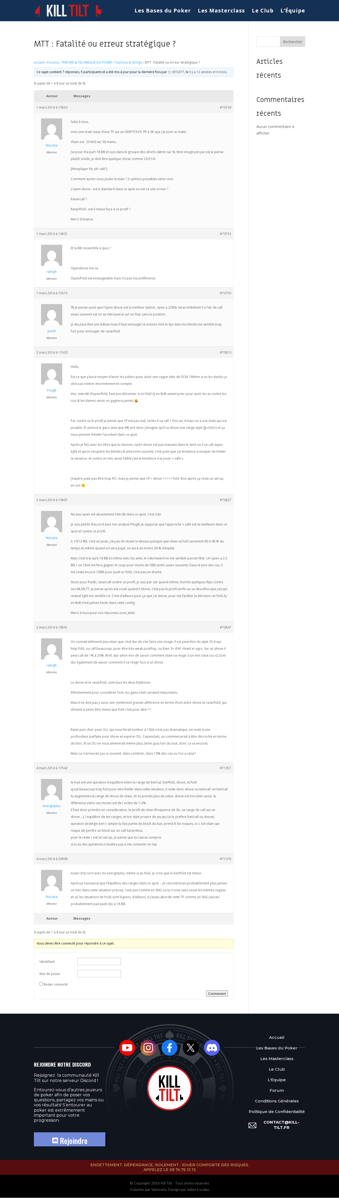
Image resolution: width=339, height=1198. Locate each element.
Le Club (263, 11)
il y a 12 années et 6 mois (207, 72)
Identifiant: (47, 961)
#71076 (225, 859)
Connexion (217, 993)
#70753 (225, 233)
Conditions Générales (277, 1100)
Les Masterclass (221, 11)
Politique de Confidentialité (277, 1111)
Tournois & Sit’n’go (128, 62)
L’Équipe (292, 11)
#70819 (225, 352)
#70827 (225, 500)
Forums (53, 62)
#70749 (225, 107)
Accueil (39, 62)
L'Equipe (277, 1079)
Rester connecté (56, 984)
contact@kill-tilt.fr (281, 1125)
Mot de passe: (50, 974)
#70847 (225, 627)
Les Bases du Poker (163, 11)
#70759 (225, 293)
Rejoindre (72, 1140)
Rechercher (292, 41)
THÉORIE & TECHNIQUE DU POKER (86, 62)
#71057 (225, 768)
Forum (277, 1090)
